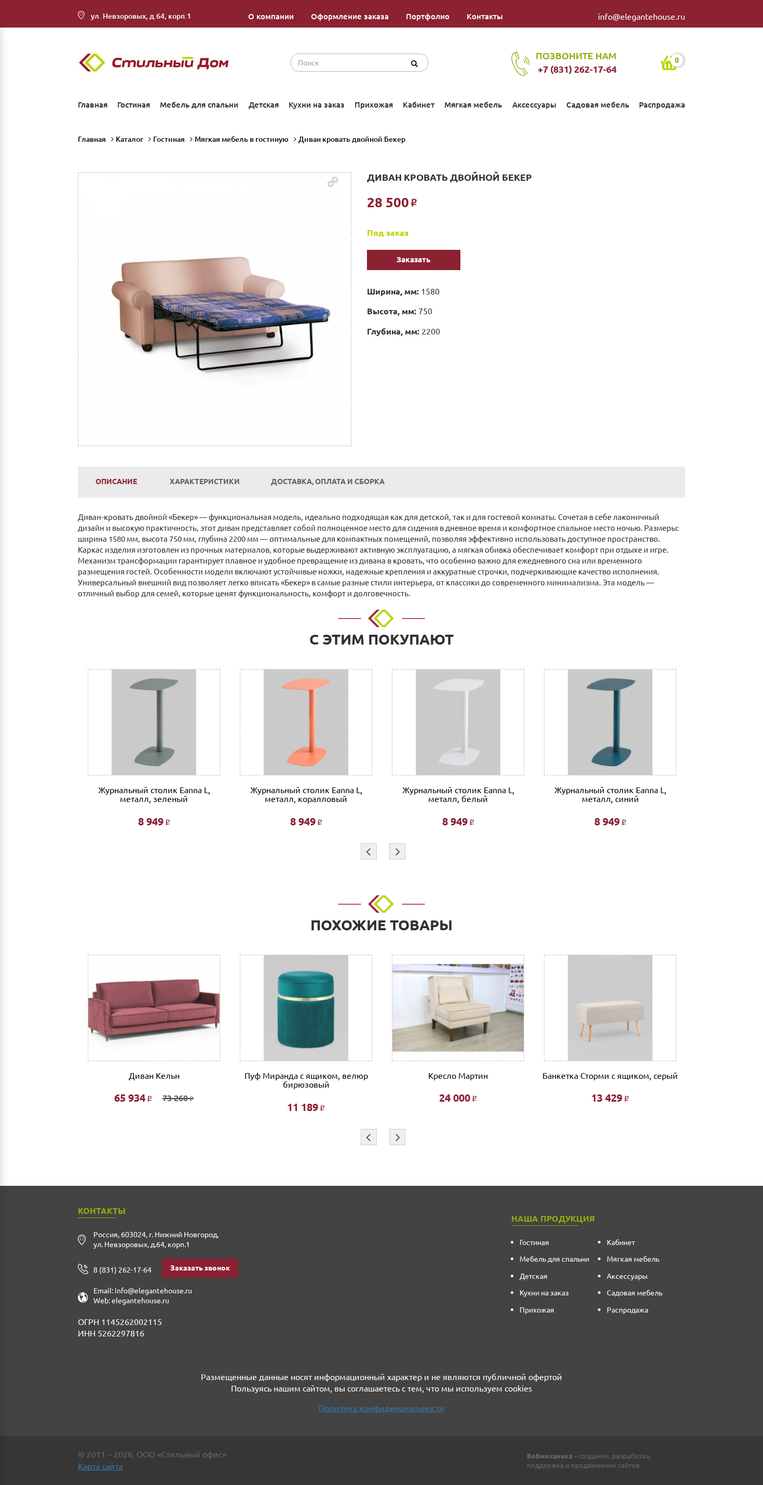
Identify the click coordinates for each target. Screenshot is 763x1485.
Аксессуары (534, 104)
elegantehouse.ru (140, 1300)
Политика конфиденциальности (381, 1408)
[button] (221, 269)
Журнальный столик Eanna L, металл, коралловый (306, 795)
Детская (264, 104)
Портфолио (427, 16)
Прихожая (374, 104)
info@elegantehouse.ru (641, 16)
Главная (92, 104)
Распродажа (662, 104)
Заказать (413, 259)
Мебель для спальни (199, 104)
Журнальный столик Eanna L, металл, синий (610, 795)
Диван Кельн (154, 1076)
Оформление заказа (350, 16)
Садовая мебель (597, 104)
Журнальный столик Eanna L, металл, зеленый (154, 795)
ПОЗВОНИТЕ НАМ (576, 62)
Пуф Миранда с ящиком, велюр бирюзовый (306, 1081)
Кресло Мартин (458, 1076)
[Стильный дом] (156, 62)
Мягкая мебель (473, 104)
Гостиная (133, 104)
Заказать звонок (200, 1268)
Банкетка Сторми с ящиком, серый (610, 1076)
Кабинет (418, 104)
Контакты (485, 16)
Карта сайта (100, 1466)
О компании (271, 16)
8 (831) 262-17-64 (122, 1270)
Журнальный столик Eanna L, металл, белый (458, 795)
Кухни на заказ (317, 104)
